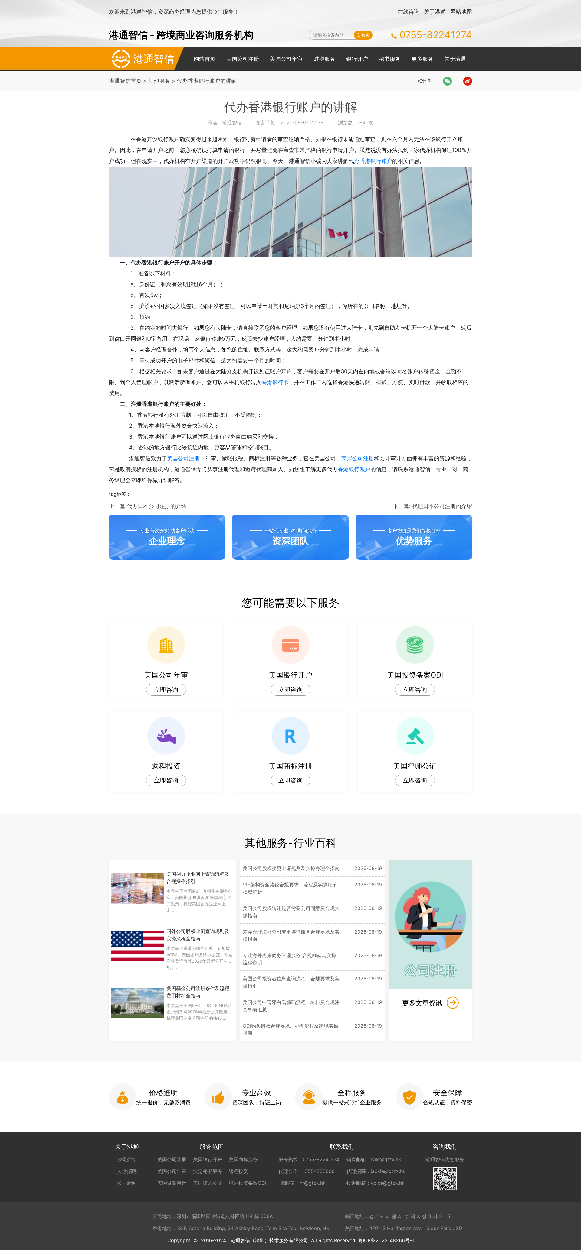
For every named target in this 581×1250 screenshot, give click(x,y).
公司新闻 (127, 1183)
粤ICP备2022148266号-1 (386, 1240)
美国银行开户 (207, 1159)
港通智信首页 (125, 81)
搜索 (365, 35)
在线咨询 (408, 11)
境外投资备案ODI (247, 1183)
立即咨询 (166, 689)
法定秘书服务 (207, 1171)
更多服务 (422, 59)
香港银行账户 (354, 469)
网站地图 (461, 11)
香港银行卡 (275, 382)
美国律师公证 (207, 1183)
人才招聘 (127, 1171)
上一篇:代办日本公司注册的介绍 (148, 506)
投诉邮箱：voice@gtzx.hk (375, 1183)
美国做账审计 (171, 1183)
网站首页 (204, 59)
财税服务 (324, 59)
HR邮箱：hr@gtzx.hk (302, 1183)
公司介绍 (127, 1159)
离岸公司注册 (357, 458)
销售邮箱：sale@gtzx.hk (373, 1159)
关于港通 (435, 11)
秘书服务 (390, 59)
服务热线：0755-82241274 (308, 1159)
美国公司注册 (242, 59)
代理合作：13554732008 (306, 1171)
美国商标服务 (243, 1159)
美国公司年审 (286, 59)
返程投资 (238, 1171)
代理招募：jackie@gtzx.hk (375, 1171)
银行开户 (357, 59)
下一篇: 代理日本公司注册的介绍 (432, 506)
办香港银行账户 (373, 161)
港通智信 (153, 59)
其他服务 (159, 81)
